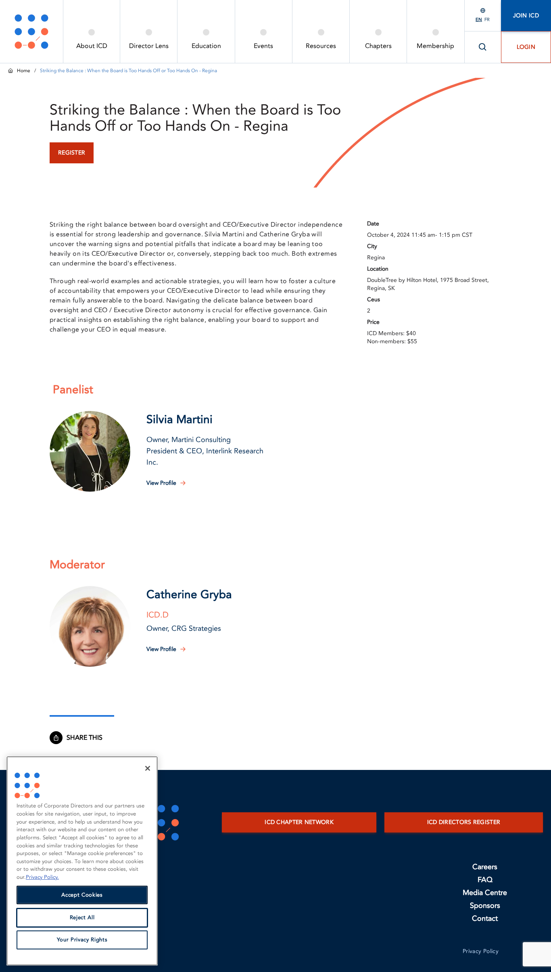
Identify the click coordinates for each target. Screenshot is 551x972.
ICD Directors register (464, 822)
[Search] (483, 47)
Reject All (82, 917)
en (479, 20)
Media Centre (485, 893)
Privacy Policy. (42, 877)
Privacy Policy (481, 951)
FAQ (485, 880)
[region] (82, 861)
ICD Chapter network (299, 822)
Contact (485, 919)
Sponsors (485, 906)
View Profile (161, 483)
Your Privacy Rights (82, 940)
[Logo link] (31, 31)
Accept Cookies (81, 895)
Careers (484, 867)
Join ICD (526, 15)
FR (487, 20)
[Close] (148, 768)
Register (71, 152)
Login (526, 47)
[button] (90, 451)
